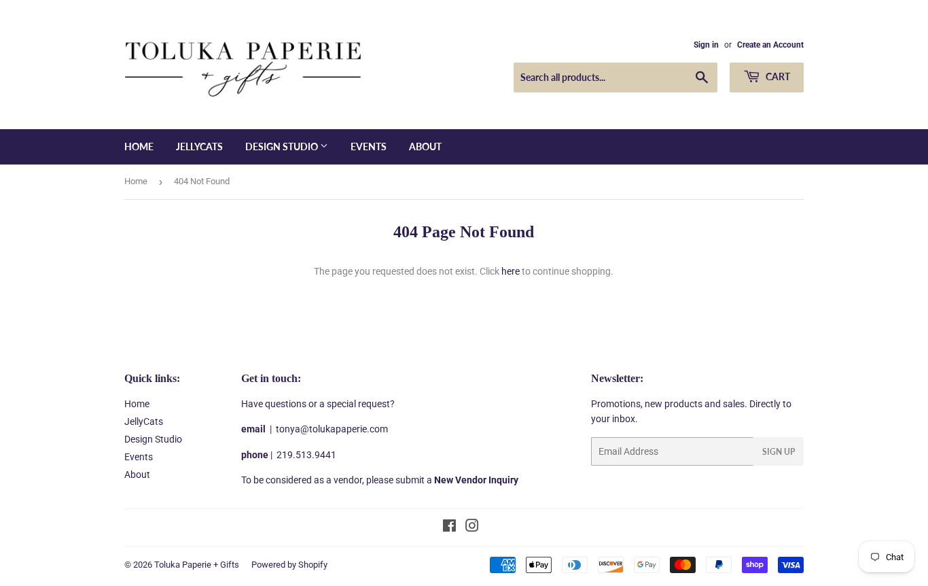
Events (369, 146)
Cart (777, 76)
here (510, 271)
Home (139, 146)
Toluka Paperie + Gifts (196, 564)
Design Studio (282, 146)
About (425, 146)
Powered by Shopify (289, 564)
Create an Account (770, 45)
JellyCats (199, 146)
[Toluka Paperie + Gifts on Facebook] (449, 527)
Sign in (706, 45)
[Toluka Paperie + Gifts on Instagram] (472, 527)
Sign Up (778, 452)
